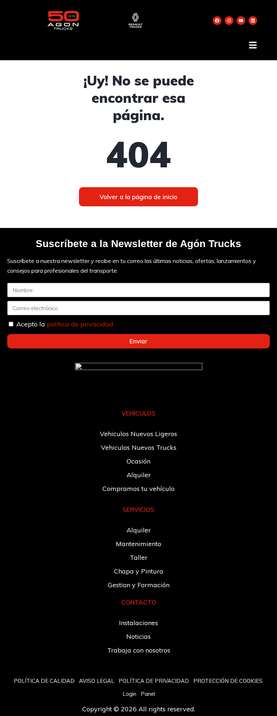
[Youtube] (241, 20)
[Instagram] (229, 20)
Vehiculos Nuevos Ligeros (138, 434)
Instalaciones (138, 623)
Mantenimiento (138, 544)
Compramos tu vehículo (138, 488)
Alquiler (139, 475)
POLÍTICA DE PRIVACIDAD (154, 680)
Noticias (138, 636)
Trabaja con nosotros (138, 650)
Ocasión (138, 461)
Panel (148, 693)
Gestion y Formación (139, 585)
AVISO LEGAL (96, 680)
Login (129, 693)
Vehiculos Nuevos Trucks (138, 447)
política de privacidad (80, 324)
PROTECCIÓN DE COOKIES (228, 680)
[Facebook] (217, 20)
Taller (139, 557)
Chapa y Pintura (138, 571)
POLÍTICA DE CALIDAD (44, 680)
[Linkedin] (253, 20)
